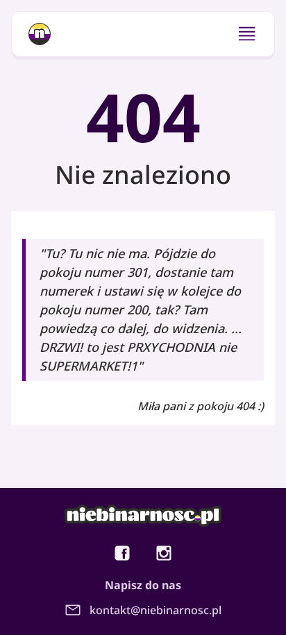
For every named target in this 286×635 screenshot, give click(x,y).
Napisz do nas (143, 585)
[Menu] (247, 33)
